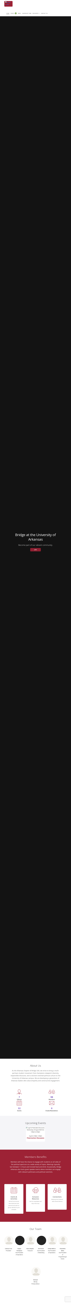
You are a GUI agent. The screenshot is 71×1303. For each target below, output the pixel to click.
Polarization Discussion (35, 1138)
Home (7, 13)
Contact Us (44, 13)
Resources (36, 13)
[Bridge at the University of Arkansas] (8, 4)
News (19, 13)
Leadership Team (26, 13)
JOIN (35, 549)
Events (13, 13)
